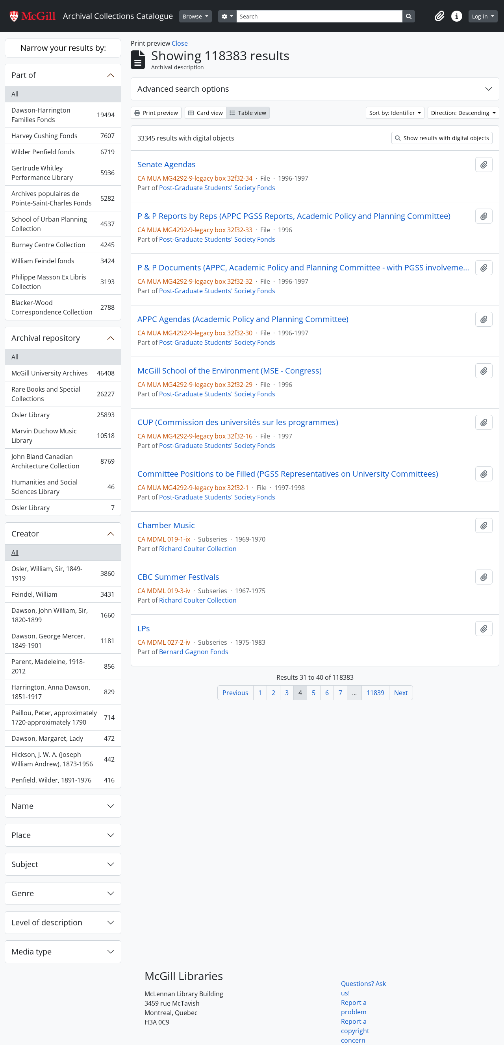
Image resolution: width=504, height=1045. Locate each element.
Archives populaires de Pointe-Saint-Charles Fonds (63, 198)
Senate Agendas (166, 164)
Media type (31, 951)
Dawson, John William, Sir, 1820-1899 (63, 615)
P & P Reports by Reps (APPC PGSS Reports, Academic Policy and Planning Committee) (293, 216)
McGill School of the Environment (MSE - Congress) (229, 370)
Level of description (46, 922)
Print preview (159, 113)
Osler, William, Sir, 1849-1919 (63, 573)
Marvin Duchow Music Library (63, 436)
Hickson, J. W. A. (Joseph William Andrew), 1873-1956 (63, 759)
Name (22, 806)
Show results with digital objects (445, 138)
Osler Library (63, 417)
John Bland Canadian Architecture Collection (63, 461)
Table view (251, 113)
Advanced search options (183, 88)
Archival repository (45, 338)
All (15, 94)
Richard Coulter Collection (198, 548)
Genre (22, 893)
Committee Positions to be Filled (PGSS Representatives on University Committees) (287, 474)
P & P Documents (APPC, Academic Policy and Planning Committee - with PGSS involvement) (304, 267)
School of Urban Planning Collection (63, 224)
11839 (375, 692)
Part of (23, 75)
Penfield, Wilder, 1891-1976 (63, 782)
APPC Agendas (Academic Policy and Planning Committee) (242, 319)
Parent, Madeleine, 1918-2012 (63, 666)
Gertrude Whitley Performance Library (63, 173)
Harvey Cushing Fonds (63, 137)
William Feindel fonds (63, 263)
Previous (235, 692)
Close (180, 43)
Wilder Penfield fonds (63, 154)
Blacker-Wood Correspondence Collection (63, 307)
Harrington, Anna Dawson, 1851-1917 (63, 692)
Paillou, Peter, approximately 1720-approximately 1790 (63, 717)
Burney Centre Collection (63, 246)
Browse (193, 16)
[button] (439, 16)
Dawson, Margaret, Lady (63, 740)
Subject (24, 864)
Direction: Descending (461, 113)
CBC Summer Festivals (178, 577)
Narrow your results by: (63, 48)
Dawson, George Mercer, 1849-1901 (63, 641)
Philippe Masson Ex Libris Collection (63, 282)
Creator (25, 533)
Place (21, 835)
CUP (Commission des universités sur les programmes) (237, 422)
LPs (143, 628)
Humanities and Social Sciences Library (63, 487)
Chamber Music (166, 525)
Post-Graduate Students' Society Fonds (217, 187)
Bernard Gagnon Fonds (193, 651)
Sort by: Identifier (393, 113)
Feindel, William (63, 596)
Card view (209, 113)
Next (401, 692)
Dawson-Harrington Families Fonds (63, 115)
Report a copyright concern (355, 1031)
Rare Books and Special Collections (63, 394)
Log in (480, 16)
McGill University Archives (63, 375)
